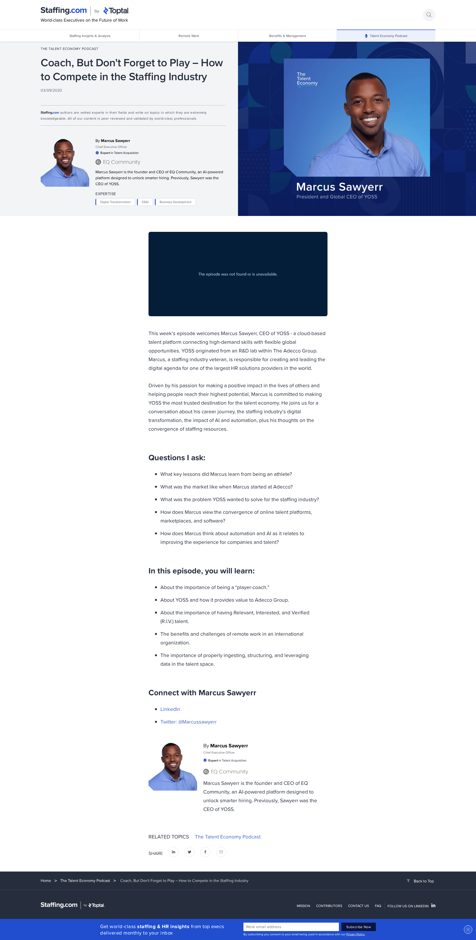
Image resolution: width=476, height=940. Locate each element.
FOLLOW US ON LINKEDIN (408, 906)
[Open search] (429, 15)
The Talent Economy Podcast (69, 48)
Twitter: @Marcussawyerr (188, 721)
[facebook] (205, 853)
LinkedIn (170, 709)
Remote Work (188, 35)
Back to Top (424, 881)
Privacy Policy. (355, 934)
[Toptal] (116, 11)
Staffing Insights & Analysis (90, 35)
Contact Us (358, 905)
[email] (221, 853)
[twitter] (189, 853)
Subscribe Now (358, 926)
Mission (303, 905)
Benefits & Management (287, 35)
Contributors (329, 905)
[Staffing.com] (64, 11)
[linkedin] (173, 853)
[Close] (468, 929)
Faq (378, 905)
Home (46, 880)
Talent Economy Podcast (388, 35)
